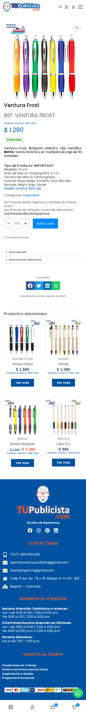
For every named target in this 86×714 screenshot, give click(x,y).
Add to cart (45, 223)
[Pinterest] (47, 530)
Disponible (31, 195)
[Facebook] (30, 530)
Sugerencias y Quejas (17, 674)
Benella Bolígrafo (22, 444)
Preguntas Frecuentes (18, 678)
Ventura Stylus (22, 364)
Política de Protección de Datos (25, 669)
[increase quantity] (25, 224)
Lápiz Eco (63, 444)
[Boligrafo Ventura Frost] (43, 62)
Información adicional (25, 260)
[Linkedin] (56, 530)
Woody (64, 364)
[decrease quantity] (8, 224)
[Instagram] (38, 530)
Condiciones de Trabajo (19, 665)
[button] (43, 252)
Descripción (17, 252)
